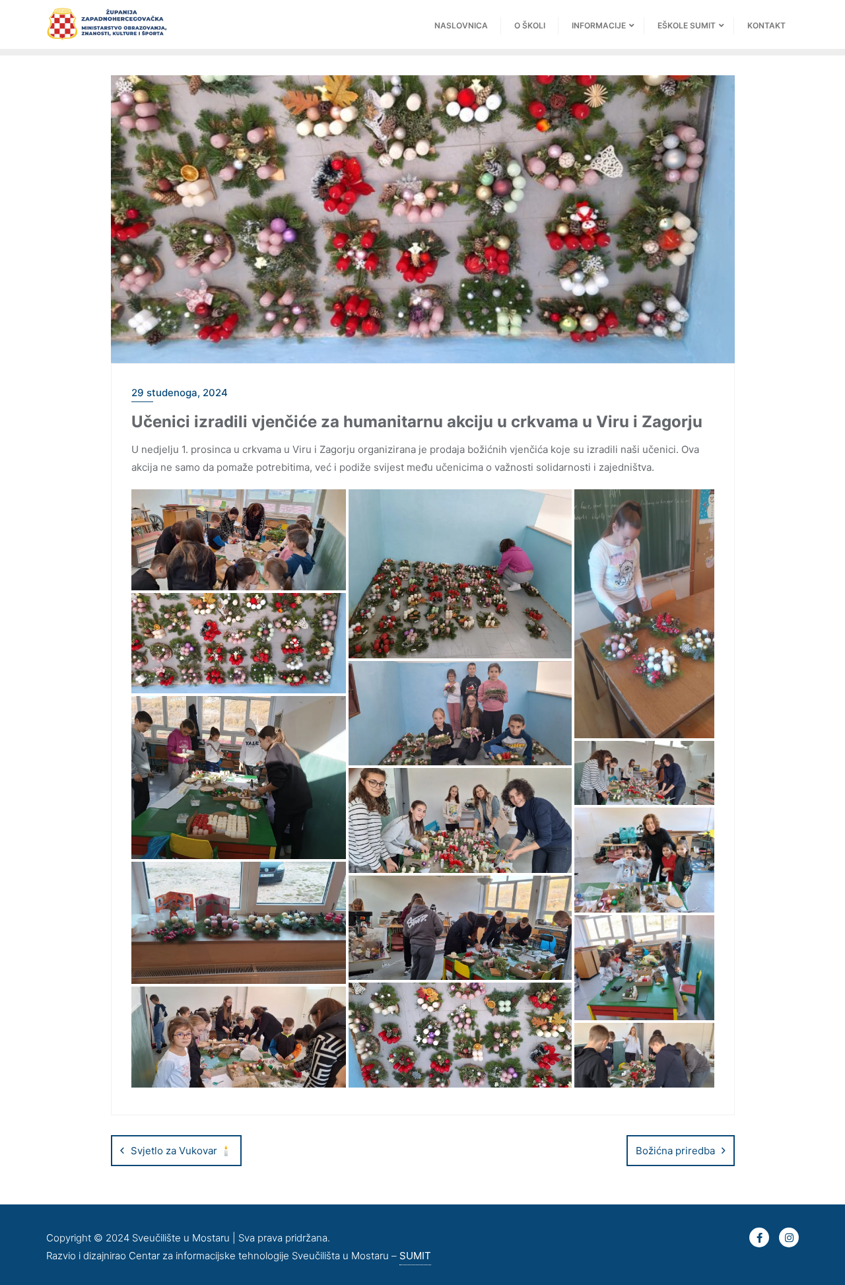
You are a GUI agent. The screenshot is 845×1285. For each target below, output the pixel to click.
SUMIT (415, 1255)
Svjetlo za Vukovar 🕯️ (181, 1150)
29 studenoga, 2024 (179, 392)
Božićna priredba (675, 1150)
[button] (239, 539)
